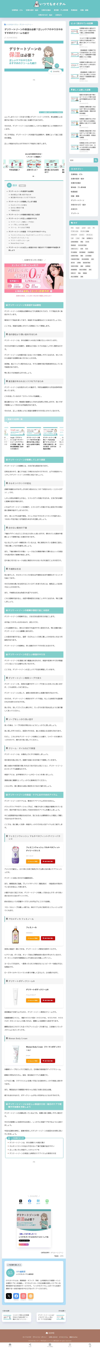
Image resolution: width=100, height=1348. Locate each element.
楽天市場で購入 (49, 861)
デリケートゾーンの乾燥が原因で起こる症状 (24, 215)
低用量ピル (90, 238)
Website (31, 1300)
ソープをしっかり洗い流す (19, 225)
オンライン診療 (85, 231)
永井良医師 (88, 256)
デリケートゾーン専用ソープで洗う (22, 222)
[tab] (33, 176)
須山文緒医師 (74, 276)
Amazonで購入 (33, 861)
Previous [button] (7, 439)
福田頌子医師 (86, 262)
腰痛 (82, 266)
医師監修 (73, 245)
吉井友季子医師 (82, 245)
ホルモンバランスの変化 (19, 205)
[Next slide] (61, 166)
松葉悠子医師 (74, 256)
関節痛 (85, 273)
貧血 (79, 273)
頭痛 (82, 276)
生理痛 (79, 262)
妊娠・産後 (84, 10)
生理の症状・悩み (32, 10)
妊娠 (82, 249)
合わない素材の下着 (17, 208)
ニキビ (77, 238)
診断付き (73, 273)
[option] (34, 437)
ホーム (9, 1346)
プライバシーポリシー (40, 1337)
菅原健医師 (74, 269)
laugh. (77, 228)
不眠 (83, 238)
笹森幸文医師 (74, 266)
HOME (51, 1333)
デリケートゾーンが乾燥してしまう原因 (23, 202)
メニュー (70, 1346)
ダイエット (89, 235)
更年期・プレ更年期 (61, 10)
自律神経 (87, 266)
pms (89, 228)
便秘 (82, 242)
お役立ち (58, 15)
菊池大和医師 (82, 269)
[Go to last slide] (6, 166)
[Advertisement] (33, 95)
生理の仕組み (46, 10)
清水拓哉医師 (85, 259)
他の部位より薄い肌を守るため (21, 195)
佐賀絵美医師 (74, 242)
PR (62, 1256)
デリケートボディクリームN (20, 240)
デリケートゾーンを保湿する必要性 (21, 191)
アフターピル (74, 231)
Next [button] (60, 439)
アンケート (75, 213)
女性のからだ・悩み (45, 15)
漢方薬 (73, 262)
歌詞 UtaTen (73, 1337)
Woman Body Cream (17, 243)
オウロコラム (63, 1337)
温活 (92, 259)
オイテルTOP (27, 1337)
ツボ (72, 238)
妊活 (86, 249)
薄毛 (90, 269)
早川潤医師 (74, 252)
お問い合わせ (53, 1337)
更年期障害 (82, 252)
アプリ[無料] (50, 1346)
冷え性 (87, 242)
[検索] (96, 160)
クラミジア (74, 235)
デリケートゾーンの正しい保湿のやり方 (23, 218)
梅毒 (82, 256)
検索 (90, 1346)
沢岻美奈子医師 (75, 259)
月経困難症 (91, 252)
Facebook (16, 1300)
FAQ (72, 228)
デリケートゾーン (57, 1253)
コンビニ (81, 235)
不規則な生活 (15, 210)
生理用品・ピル (17, 10)
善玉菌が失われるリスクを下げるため (23, 197)
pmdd (83, 228)
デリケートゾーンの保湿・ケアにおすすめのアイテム (27, 232)
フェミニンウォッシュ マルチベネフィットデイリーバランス (31, 235)
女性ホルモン (74, 249)
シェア (30, 1346)
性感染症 (74, 10)
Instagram (23, 1300)
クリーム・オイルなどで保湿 (20, 227)
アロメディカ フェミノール (20, 238)
